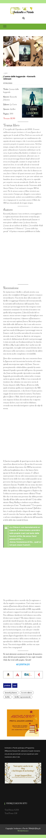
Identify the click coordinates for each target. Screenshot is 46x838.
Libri (5, 73)
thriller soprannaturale (22, 697)
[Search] (23, 17)
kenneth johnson (11, 693)
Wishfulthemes (23, 831)
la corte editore (26, 693)
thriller (7, 697)
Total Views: (9, 810)
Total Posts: (9, 813)
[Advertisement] (23, 259)
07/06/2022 (7, 83)
